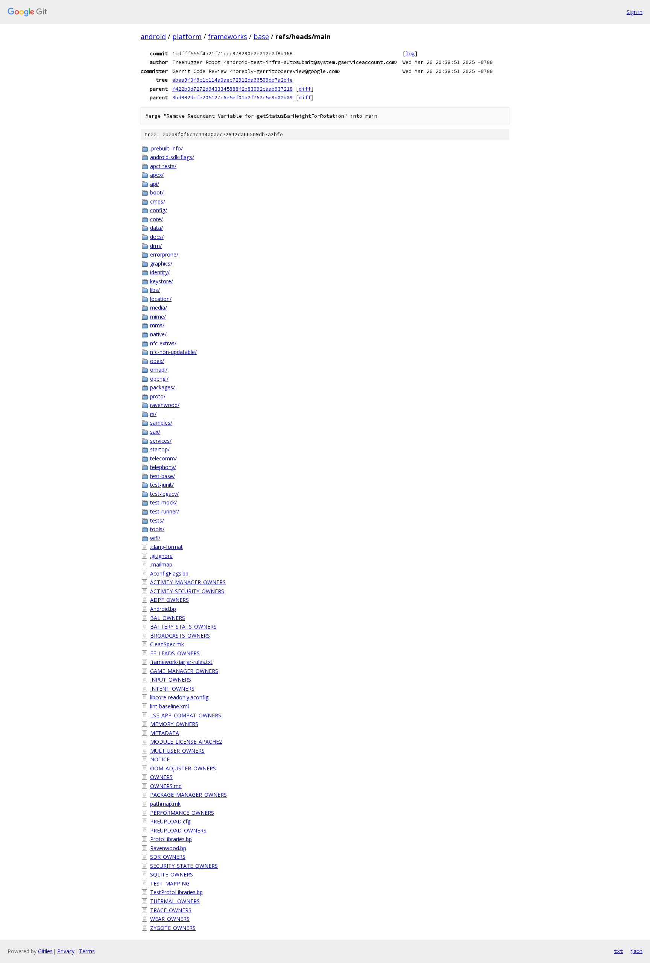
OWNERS (161, 777)
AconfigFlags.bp (169, 573)
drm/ (156, 245)
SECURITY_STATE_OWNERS (184, 865)
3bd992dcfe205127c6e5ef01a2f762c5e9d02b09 (232, 97)
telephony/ (163, 467)
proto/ (158, 396)
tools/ (157, 529)
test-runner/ (164, 511)
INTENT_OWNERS (172, 688)
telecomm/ (163, 458)
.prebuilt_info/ (166, 148)
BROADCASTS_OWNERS (180, 635)
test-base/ (162, 476)
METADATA (164, 733)
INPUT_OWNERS (170, 679)
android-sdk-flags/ (172, 157)
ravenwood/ (164, 405)
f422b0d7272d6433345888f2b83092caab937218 (232, 88)
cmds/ (157, 201)
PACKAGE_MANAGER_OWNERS (188, 794)
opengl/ (159, 378)
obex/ (157, 361)
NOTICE (160, 759)
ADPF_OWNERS (169, 599)
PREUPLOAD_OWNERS (178, 830)
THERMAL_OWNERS (175, 901)
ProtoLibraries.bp (171, 839)
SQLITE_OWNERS (171, 874)
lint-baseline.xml (169, 706)
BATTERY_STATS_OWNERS (183, 626)
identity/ (160, 272)
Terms (87, 951)
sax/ (155, 431)
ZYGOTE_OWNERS (173, 927)
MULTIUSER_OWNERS (177, 750)
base (261, 36)
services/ (161, 440)
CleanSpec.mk (167, 644)
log (410, 53)
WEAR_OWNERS (170, 918)
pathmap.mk (165, 803)
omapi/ (158, 369)
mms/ (157, 325)
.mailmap (161, 564)
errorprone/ (164, 254)
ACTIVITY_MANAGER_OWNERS (188, 582)
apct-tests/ (163, 166)
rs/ (153, 414)
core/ (156, 219)
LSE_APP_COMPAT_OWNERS (185, 715)
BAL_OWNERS (167, 617)
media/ (158, 307)
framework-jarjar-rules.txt (181, 661)
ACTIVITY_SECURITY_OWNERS (187, 591)
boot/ (157, 192)
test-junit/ (162, 484)
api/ (154, 183)
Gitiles (45, 951)
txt (618, 951)
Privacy (65, 951)
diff (305, 88)
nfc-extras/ (163, 343)
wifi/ (155, 538)
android (153, 36)
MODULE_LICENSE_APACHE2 (186, 741)
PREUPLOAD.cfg (170, 821)
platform (187, 36)
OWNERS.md (166, 786)
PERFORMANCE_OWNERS (182, 812)
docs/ (157, 236)
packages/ (162, 387)
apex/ (157, 174)
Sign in (634, 11)
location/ (161, 298)
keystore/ (161, 281)
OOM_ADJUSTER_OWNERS (183, 768)
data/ (156, 227)
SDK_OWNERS (167, 856)
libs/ (155, 289)
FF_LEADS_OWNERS (175, 653)
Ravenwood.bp (168, 848)
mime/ (158, 316)
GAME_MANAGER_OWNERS (184, 670)
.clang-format (166, 546)
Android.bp (163, 608)
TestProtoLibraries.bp (176, 892)
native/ (158, 334)
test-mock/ (163, 502)
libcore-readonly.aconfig (179, 697)
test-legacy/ (164, 493)
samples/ (161, 422)
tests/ (157, 520)
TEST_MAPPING (170, 883)
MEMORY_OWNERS (174, 724)
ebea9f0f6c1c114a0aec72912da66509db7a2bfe (232, 79)
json (636, 951)
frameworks (227, 36)
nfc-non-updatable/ (173, 351)
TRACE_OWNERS (170, 910)
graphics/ (161, 263)
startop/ (160, 449)
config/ (158, 210)
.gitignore (161, 555)
